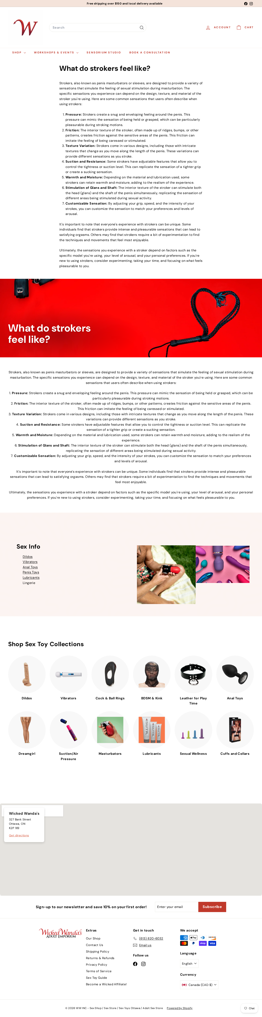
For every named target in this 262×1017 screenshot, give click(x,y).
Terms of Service (99, 971)
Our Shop (93, 938)
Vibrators (30, 562)
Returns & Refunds (100, 958)
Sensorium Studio (104, 52)
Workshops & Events (54, 52)
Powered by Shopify (179, 1008)
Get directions (19, 835)
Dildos (28, 557)
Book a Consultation (149, 52)
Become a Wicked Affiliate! (106, 984)
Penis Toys (31, 572)
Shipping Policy (97, 952)
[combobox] (97, 27)
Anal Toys (30, 567)
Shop (17, 52)
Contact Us (94, 945)
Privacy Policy (96, 965)
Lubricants (31, 577)
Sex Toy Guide (96, 978)
